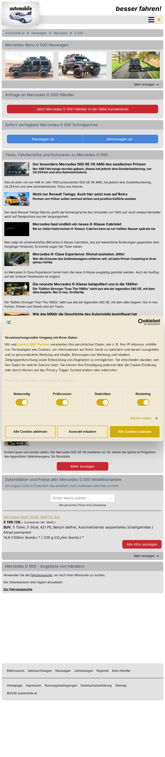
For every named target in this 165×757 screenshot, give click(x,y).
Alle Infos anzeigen (142, 544)
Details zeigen (141, 418)
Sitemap (121, 685)
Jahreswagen (83, 670)
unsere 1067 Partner (33, 344)
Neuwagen (39, 33)
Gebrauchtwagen (40, 670)
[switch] (62, 402)
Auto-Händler (121, 670)
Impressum (33, 685)
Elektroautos (15, 670)
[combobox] (53, 498)
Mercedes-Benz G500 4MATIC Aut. (31, 517)
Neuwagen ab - (44, 139)
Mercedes (60, 33)
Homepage (14, 685)
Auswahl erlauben (82, 432)
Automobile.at (14, 33)
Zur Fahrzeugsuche (17, 589)
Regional (102, 670)
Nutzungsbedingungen (61, 685)
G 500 (78, 33)
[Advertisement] (82, 627)
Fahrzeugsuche (41, 575)
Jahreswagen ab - (120, 139)
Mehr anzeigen (83, 466)
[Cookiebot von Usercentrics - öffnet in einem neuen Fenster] (141, 322)
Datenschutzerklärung (96, 685)
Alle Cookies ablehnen (30, 432)
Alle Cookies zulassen (134, 432)
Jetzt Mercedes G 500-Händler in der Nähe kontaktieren (82, 109)
